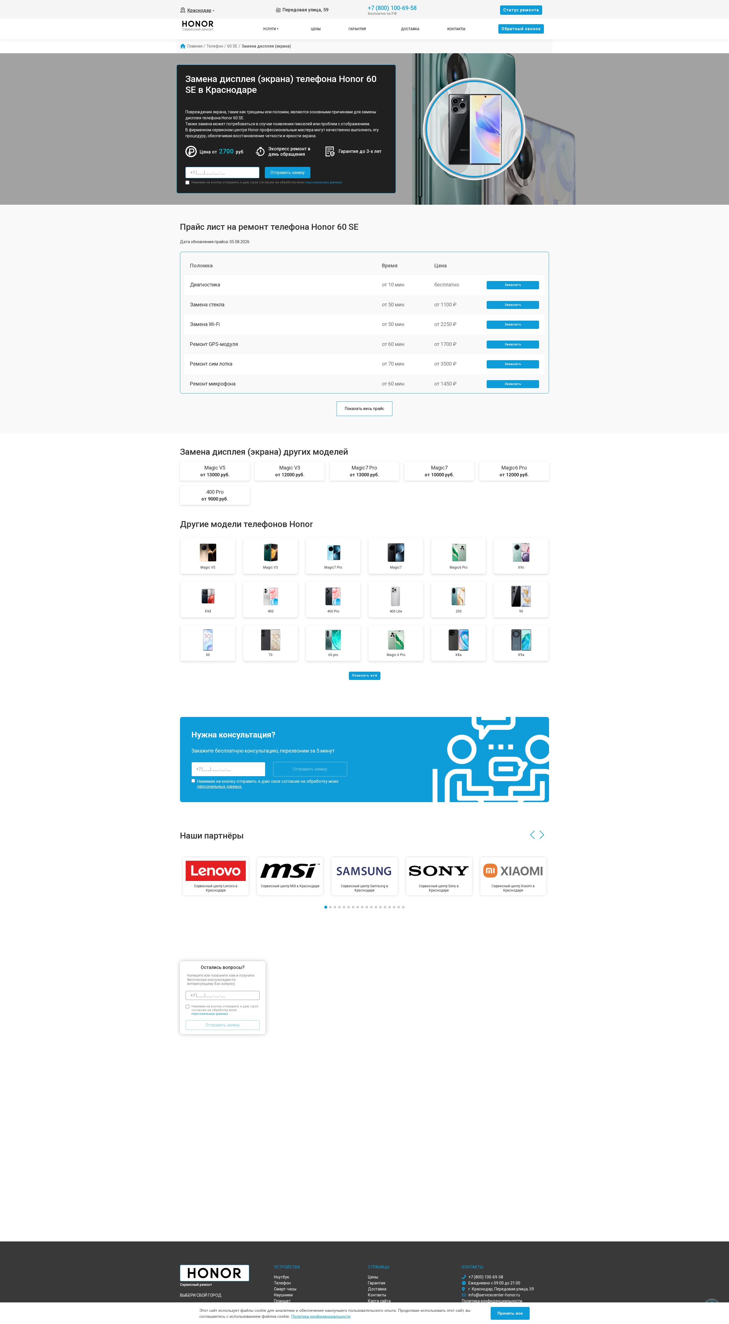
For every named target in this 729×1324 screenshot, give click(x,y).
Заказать (513, 285)
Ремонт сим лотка (211, 364)
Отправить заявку (288, 172)
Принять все (510, 1313)
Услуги (269, 29)
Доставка (410, 29)
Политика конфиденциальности (321, 1316)
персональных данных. (324, 182)
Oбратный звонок (521, 28)
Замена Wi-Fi (205, 324)
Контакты (456, 29)
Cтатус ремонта (521, 10)
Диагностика (205, 285)
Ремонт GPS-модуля (214, 344)
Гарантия (357, 29)
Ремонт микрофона (213, 384)
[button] (532, 835)
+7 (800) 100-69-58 (392, 8)
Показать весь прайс (364, 408)
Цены (316, 29)
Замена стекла (207, 305)
